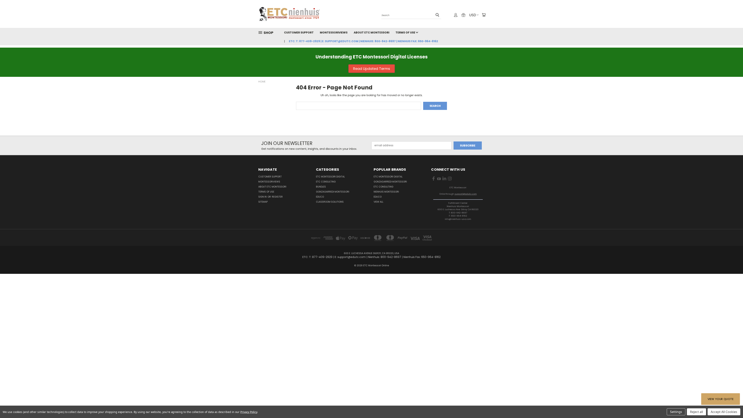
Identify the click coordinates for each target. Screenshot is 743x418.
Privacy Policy (248, 412)
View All (378, 201)
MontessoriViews (334, 32)
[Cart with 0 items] (484, 15)
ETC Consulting (326, 181)
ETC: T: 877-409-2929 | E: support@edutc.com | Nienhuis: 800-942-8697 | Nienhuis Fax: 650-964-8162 (363, 41)
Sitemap (263, 201)
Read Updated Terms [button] (371, 68)
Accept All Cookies (724, 412)
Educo (320, 196)
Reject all (696, 412)
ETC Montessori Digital (330, 176)
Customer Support (299, 32)
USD (472, 15)
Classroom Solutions (330, 201)
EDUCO (378, 196)
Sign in (262, 196)
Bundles (321, 186)
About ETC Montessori (371, 32)
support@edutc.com (466, 193)
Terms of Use (405, 32)
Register (277, 196)
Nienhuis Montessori (386, 191)
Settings (676, 412)
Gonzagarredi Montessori (332, 191)
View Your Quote (721, 399)
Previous (733, 406)
